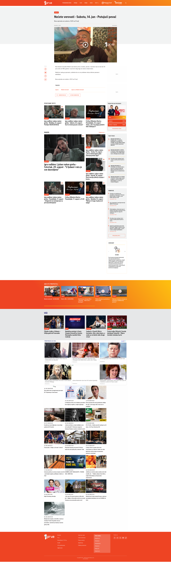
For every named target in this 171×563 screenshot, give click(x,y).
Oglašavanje (59, 547)
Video (91, 2)
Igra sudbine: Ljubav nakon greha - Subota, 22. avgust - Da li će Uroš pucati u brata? (74, 123)
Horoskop (111, 243)
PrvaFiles (97, 551)
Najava (56, 12)
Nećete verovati (65, 89)
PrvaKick (97, 546)
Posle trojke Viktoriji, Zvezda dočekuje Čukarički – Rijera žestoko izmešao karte (116, 333)
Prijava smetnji (81, 540)
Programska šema (66, 2)
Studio (58, 542)
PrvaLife (97, 548)
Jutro (80, 296)
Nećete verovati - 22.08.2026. (51, 299)
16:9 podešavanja (61, 545)
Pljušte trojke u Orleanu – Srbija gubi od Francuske (52, 332)
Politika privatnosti (82, 545)
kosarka (46, 328)
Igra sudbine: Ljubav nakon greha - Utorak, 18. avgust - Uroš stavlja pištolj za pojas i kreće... (95, 176)
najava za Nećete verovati (77, 89)
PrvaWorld (98, 543)
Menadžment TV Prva (62, 540)
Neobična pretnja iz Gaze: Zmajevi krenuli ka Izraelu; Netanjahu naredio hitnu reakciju (73, 334)
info (67, 328)
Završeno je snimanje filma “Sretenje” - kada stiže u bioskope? (84, 300)
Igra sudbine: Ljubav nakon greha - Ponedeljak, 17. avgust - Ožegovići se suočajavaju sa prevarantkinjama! (53, 199)
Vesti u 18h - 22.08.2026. (67, 299)
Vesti (63, 296)
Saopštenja (80, 542)
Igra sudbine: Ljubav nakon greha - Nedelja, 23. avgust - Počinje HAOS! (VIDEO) (53, 123)
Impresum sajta (81, 535)
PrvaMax (97, 541)
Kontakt (59, 535)
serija (85, 2)
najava (57, 89)
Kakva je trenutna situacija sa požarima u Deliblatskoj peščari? (119, 300)
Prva (58, 537)
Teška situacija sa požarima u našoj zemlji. (102, 299)
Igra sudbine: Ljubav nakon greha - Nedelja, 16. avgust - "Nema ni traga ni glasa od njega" (95, 199)
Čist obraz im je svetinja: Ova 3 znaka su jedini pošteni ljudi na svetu (117, 160)
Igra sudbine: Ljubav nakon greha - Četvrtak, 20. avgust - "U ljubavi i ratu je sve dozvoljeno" (63, 167)
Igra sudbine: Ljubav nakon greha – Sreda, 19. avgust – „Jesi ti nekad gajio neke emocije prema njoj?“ (94, 152)
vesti (96, 2)
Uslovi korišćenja (81, 537)
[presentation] (108, 251)
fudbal (109, 328)
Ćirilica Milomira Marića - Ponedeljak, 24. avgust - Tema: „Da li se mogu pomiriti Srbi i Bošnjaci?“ (95, 123)
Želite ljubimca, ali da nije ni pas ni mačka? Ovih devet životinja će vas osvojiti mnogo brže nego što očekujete (117, 211)
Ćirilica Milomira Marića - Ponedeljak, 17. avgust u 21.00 (74, 198)
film (81, 2)
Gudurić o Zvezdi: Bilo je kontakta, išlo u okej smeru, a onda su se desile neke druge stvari (95, 334)
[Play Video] (85, 45)
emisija (75, 2)
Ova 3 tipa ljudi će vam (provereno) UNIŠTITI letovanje (117, 203)
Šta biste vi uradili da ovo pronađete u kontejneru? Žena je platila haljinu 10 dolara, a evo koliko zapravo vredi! (117, 195)
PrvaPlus (97, 538)
